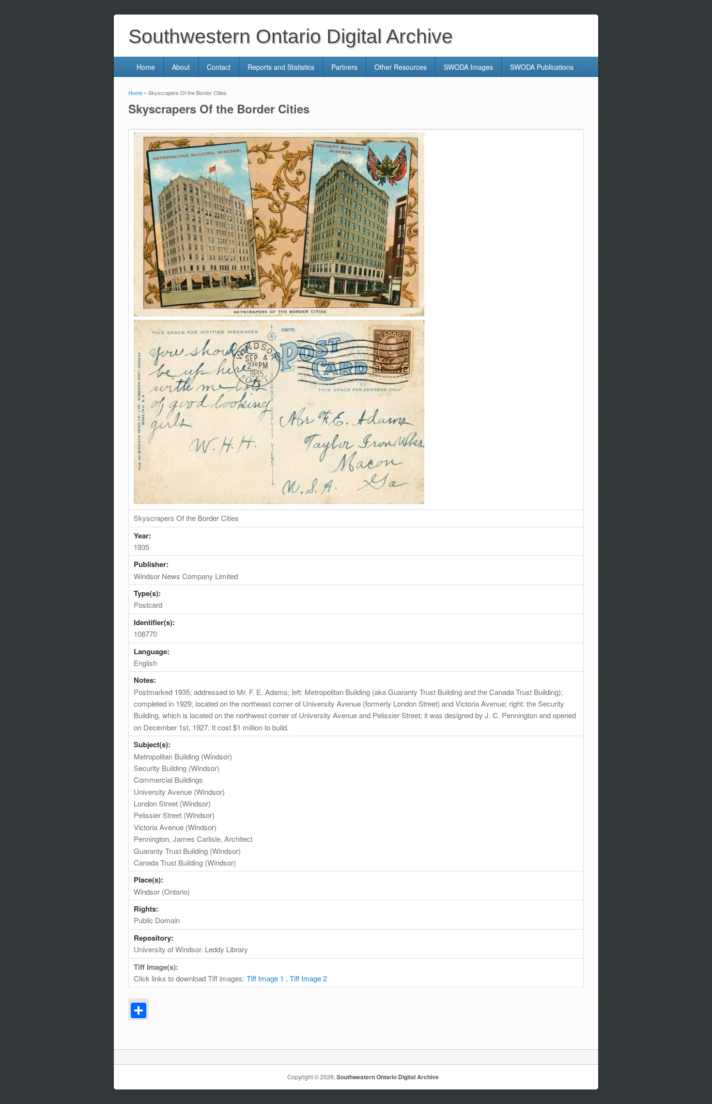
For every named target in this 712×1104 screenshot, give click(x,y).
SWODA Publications (541, 67)
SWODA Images (468, 67)
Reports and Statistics (281, 67)
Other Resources (400, 67)
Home (146, 67)
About (181, 67)
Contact (219, 67)
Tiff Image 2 (308, 978)
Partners (344, 67)
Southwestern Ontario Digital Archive (388, 1076)
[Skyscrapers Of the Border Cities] (279, 313)
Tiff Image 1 (265, 978)
